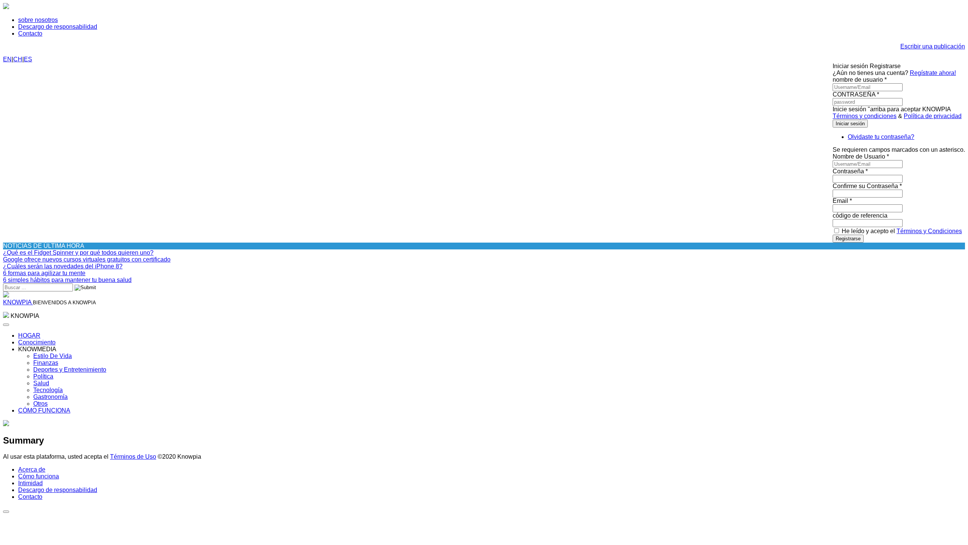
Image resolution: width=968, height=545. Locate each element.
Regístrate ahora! (933, 73)
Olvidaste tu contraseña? (881, 137)
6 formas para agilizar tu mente (44, 273)
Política (43, 376)
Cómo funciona (38, 476)
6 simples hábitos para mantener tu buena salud (67, 280)
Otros (40, 403)
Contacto (30, 33)
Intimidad (30, 483)
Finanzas (45, 363)
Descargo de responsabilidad (57, 26)
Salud (41, 383)
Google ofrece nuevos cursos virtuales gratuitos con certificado (87, 259)
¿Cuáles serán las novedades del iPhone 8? (63, 266)
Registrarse (848, 238)
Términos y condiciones (865, 116)
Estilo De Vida (52, 356)
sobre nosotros (38, 20)
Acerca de (31, 469)
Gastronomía (50, 397)
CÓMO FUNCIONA (44, 410)
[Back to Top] (6, 512)
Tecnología (48, 390)
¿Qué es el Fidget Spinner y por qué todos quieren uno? (78, 252)
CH (17, 59)
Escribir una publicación (932, 46)
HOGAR (29, 335)
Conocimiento (37, 342)
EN (7, 59)
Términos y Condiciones (929, 231)
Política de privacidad (933, 116)
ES (28, 59)
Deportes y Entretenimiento (69, 369)
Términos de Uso (133, 456)
